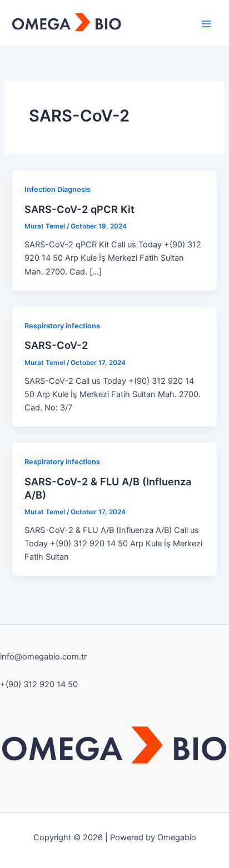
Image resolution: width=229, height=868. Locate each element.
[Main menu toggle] (206, 23)
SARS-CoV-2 (56, 345)
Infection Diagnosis (57, 189)
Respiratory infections (62, 326)
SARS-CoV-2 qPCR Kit (79, 209)
